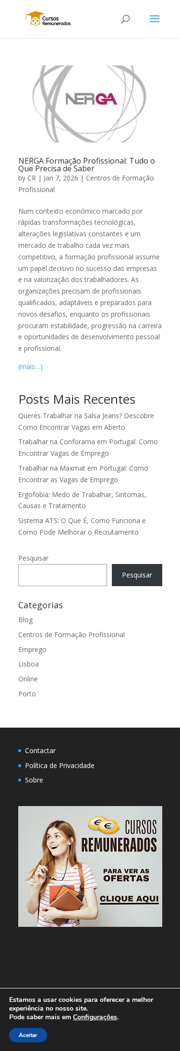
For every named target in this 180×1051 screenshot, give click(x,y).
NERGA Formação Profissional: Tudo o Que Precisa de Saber (86, 164)
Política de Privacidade (60, 765)
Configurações (95, 1017)
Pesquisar (33, 558)
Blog (25, 619)
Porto (27, 693)
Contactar (40, 750)
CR (31, 177)
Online (28, 678)
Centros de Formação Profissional (71, 634)
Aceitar (28, 1035)
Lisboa (28, 663)
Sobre (34, 779)
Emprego (32, 649)
